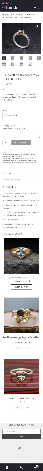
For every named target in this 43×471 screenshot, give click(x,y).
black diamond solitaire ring (21, 160)
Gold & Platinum (30, 14)
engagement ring (14, 162)
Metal (4, 111)
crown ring (5, 162)
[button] (37, 26)
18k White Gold (10, 158)
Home (7, 14)
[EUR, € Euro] (10, 3)
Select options (21, 287)
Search (21, 467)
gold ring (22, 162)
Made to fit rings (17, 156)
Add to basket (21, 142)
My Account (7, 467)
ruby (27, 162)
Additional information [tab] (11, 180)
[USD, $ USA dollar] (3, 3)
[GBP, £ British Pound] (7, 3)
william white (33, 162)
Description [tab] (6, 173)
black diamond (19, 158)
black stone (33, 160)
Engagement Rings (17, 14)
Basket (33, 465)
